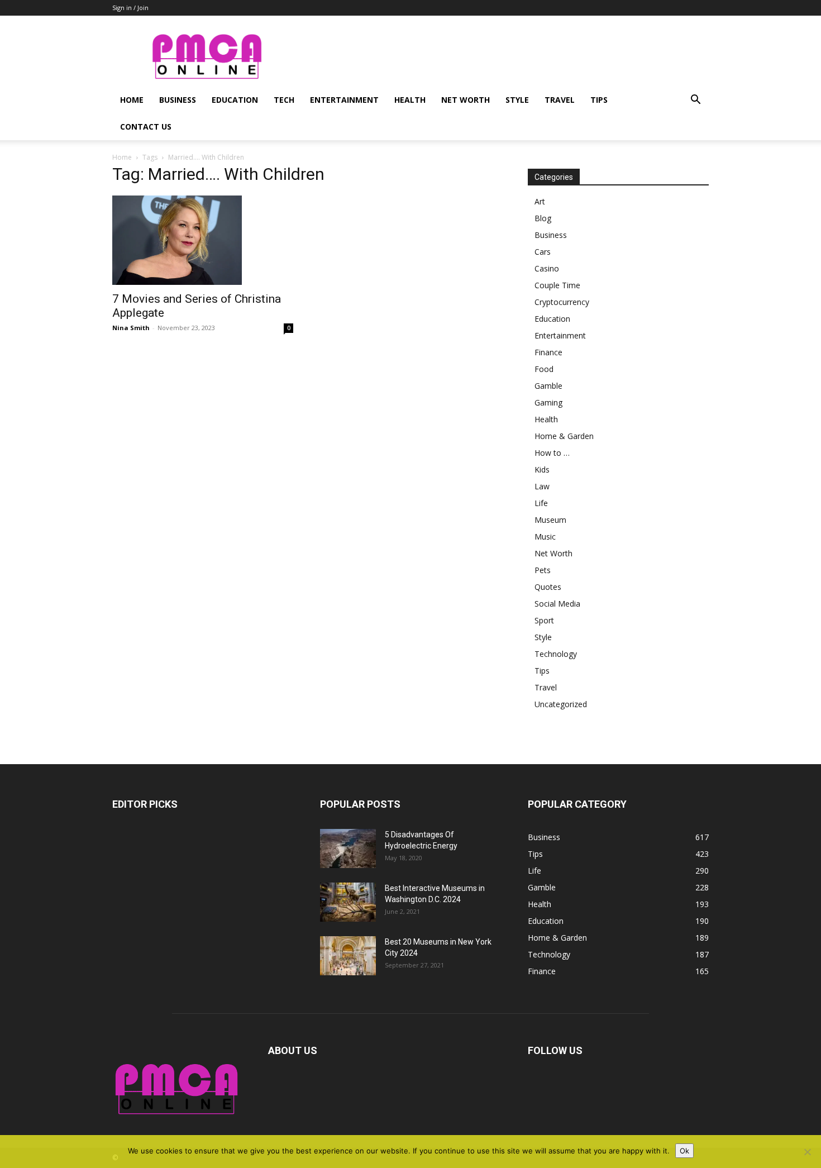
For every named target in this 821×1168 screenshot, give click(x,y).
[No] (807, 1151)
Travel (560, 99)
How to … (552, 452)
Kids (542, 469)
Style (517, 99)
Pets (542, 570)
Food (543, 369)
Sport (544, 620)
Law (542, 486)
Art (539, 201)
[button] (695, 101)
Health (410, 99)
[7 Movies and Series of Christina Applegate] (202, 240)
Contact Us (145, 126)
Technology (555, 654)
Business (177, 99)
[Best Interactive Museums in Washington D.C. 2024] (348, 902)
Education (235, 99)
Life (541, 503)
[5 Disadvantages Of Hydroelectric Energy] (348, 848)
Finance (548, 352)
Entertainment (344, 99)
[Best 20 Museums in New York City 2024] (348, 955)
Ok (684, 1150)
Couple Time (557, 285)
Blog (542, 218)
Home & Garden (564, 436)
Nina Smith (131, 327)
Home (132, 99)
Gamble (548, 385)
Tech (284, 99)
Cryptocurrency (561, 302)
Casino (546, 268)
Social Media (557, 603)
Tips (599, 99)
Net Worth (465, 99)
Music (545, 536)
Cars (542, 251)
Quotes (547, 586)
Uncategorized (560, 704)
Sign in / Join (130, 7)
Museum (550, 519)
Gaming (548, 402)
